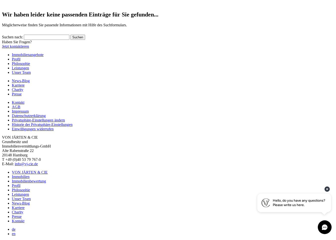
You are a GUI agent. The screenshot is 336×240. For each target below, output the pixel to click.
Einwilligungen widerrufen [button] (33, 129)
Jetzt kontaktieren (15, 46)
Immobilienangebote (28, 55)
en (13, 234)
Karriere (18, 85)
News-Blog (21, 81)
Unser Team (21, 72)
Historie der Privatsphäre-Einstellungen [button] (42, 124)
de (13, 229)
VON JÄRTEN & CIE (30, 172)
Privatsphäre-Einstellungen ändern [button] (38, 120)
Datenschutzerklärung (29, 116)
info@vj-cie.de (26, 164)
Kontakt (18, 102)
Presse (17, 94)
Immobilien (21, 177)
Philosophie (21, 63)
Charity (17, 90)
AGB (16, 107)
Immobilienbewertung (29, 181)
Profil (16, 59)
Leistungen (20, 68)
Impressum (20, 111)
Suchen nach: (12, 37)
